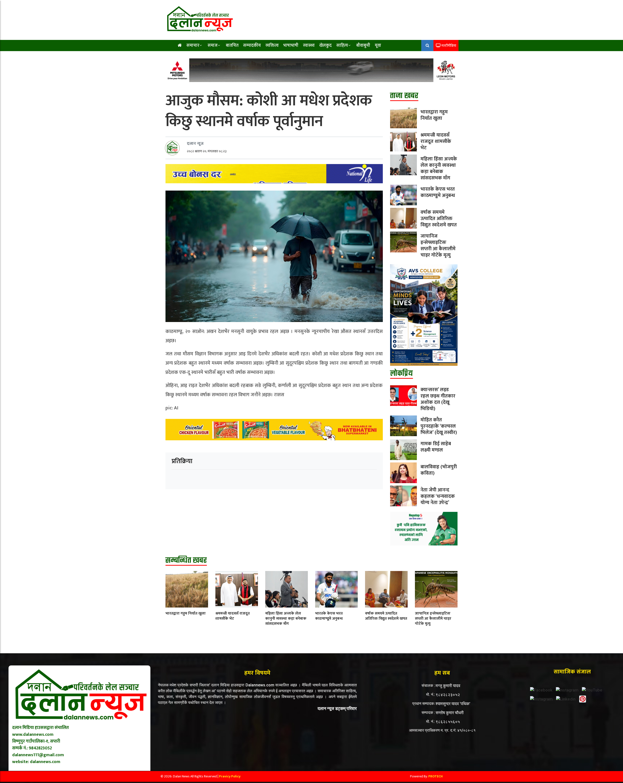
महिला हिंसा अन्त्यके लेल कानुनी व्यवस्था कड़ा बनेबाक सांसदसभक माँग (439, 168)
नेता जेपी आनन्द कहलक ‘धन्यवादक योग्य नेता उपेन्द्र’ (438, 496)
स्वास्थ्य (309, 45)
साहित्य (342, 45)
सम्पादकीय (252, 45)
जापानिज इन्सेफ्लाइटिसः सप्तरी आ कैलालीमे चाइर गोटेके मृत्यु (438, 245)
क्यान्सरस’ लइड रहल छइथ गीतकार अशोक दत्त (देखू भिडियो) (438, 399)
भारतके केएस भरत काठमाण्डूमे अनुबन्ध (438, 192)
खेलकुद (325, 45)
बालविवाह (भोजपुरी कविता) (439, 470)
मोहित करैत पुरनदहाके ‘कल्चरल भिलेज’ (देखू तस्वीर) (439, 426)
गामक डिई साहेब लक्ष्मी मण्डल (436, 447)
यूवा (378, 45)
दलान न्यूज (195, 143)
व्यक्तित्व (272, 45)
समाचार (192, 45)
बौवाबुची (363, 45)
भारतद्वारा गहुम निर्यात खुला (434, 115)
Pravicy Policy (229, 776)
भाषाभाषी (290, 45)
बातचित (232, 45)
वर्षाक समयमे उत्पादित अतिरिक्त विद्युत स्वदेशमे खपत (439, 218)
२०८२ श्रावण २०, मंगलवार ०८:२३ (207, 151)
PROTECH (435, 776)
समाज (213, 45)
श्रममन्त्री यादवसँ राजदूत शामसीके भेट (436, 141)
